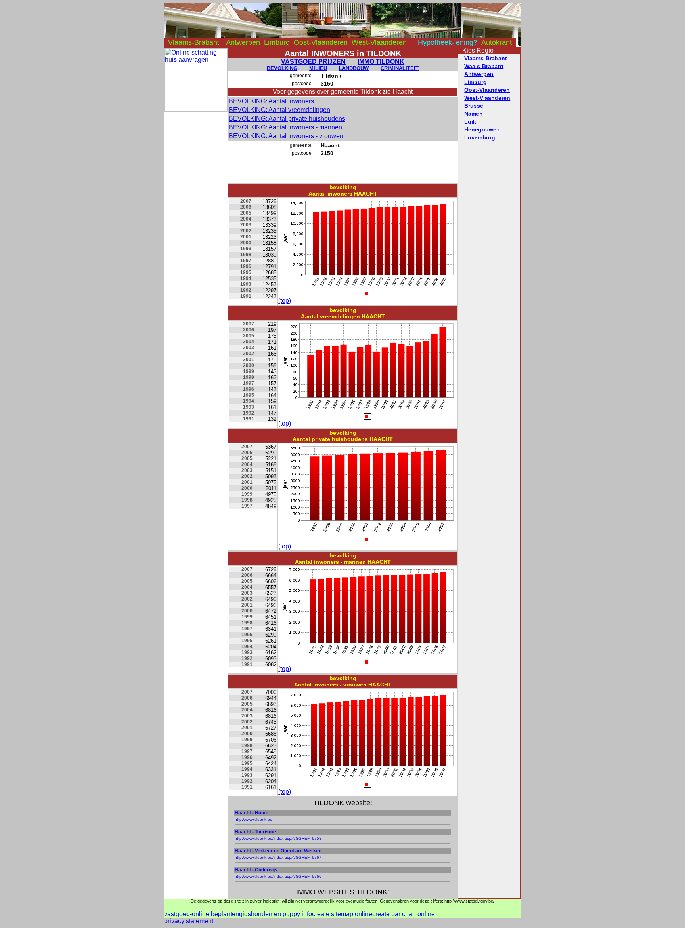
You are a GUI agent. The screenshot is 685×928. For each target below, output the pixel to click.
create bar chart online (403, 914)
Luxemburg (479, 137)
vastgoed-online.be (191, 914)
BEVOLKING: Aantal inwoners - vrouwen (286, 136)
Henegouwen (482, 129)
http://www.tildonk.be (253, 819)
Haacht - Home (251, 813)
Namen (473, 113)
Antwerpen (243, 42)
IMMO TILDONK (381, 61)
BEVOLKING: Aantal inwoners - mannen (285, 127)
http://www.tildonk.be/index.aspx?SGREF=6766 (278, 876)
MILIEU (318, 68)
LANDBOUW (354, 68)
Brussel (474, 106)
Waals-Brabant (483, 66)
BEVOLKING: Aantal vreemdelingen (279, 109)
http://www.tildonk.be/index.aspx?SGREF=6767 (278, 857)
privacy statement (188, 921)
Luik (470, 121)
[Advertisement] (196, 230)
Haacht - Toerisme (255, 832)
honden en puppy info (281, 914)
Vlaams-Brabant (193, 42)
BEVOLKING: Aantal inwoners (271, 101)
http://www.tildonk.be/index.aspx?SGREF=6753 (278, 838)
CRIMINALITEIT (400, 68)
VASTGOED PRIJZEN (313, 61)
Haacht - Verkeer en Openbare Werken (278, 851)
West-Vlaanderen (379, 42)
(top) (284, 300)
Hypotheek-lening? (447, 42)
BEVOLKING (282, 68)
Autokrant (496, 42)
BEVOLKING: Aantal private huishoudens (287, 118)
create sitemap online (342, 914)
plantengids (234, 914)
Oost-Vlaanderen (321, 42)
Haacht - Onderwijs (256, 870)
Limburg (277, 42)
